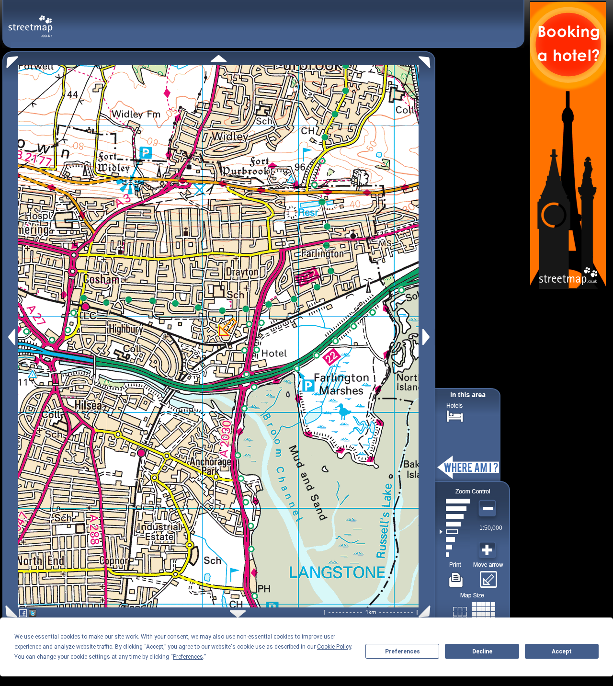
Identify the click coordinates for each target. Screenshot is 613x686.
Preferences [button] (188, 656)
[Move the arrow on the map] (488, 576)
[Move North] (218, 58)
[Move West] (10, 337)
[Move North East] (427, 59)
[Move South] (237, 613)
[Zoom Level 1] (455, 554)
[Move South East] (426, 611)
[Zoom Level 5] (455, 524)
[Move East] (427, 337)
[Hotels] (455, 415)
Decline (482, 651)
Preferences (402, 651)
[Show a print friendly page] (456, 576)
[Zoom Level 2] (455, 547)
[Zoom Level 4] (455, 531)
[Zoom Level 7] (455, 508)
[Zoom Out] (488, 509)
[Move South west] (9, 611)
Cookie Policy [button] (334, 646)
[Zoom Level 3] (455, 539)
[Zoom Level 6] (455, 516)
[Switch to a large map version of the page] (474, 612)
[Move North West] (10, 59)
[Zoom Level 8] (455, 501)
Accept (562, 651)
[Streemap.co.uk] (30, 20)
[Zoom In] (488, 550)
